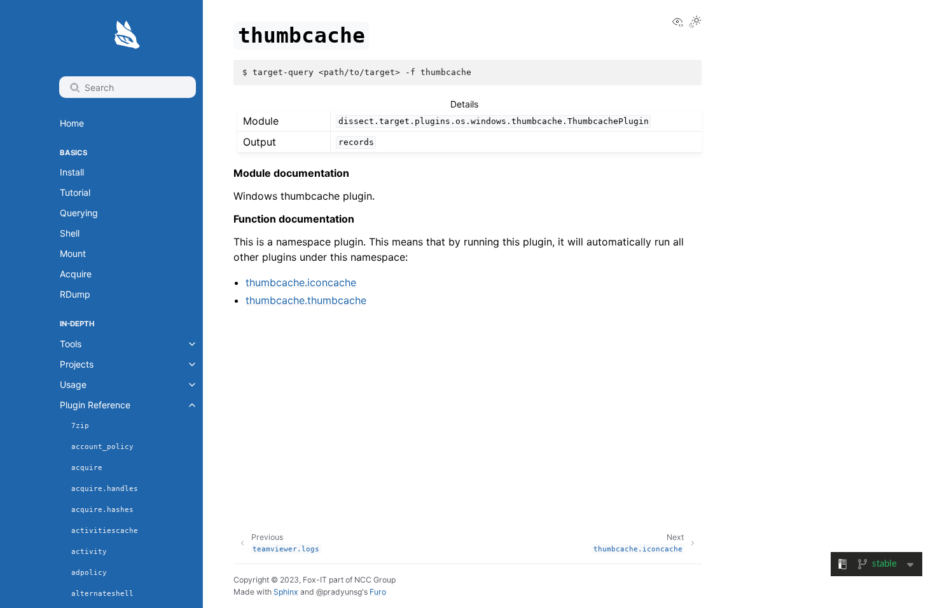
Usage (73, 384)
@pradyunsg (339, 592)
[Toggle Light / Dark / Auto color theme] (695, 22)
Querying (79, 212)
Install (72, 172)
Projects (77, 364)
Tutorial (75, 192)
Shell (70, 233)
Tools (70, 343)
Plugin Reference (95, 404)
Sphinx (286, 592)
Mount (73, 253)
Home (72, 123)
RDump (75, 294)
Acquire (76, 273)
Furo (378, 592)
